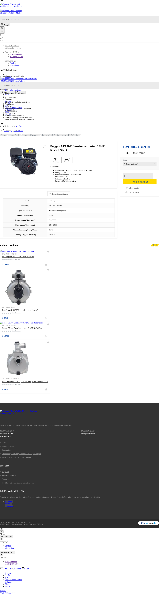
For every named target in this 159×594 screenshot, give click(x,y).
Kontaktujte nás (8, 446)
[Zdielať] (151, 2)
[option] (82, 97)
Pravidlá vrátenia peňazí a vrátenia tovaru (18, 483)
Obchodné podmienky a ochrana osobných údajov (21, 454)
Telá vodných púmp (13, 90)
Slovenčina (14, 65)
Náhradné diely (14, 135)
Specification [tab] (58, 193)
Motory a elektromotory (30, 135)
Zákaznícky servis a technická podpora (17, 457)
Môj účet (5, 472)
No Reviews (16, 259)
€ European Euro (16, 57)
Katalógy (8, 582)
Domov (3, 135)
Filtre (7, 94)
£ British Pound (16, 54)
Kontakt (8, 586)
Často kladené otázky (13, 580)
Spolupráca (6, 450)
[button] (46, 264)
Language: (10, 61)
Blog (7, 584)
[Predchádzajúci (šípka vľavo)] (4, 297)
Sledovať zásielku (12, 46)
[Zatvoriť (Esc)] (156, 2)
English (13, 63)
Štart (125, 160)
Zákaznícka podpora (13, 48)
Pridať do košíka (140, 182)
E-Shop (8, 577)
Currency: (11, 52)
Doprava (5, 479)
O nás (4, 443)
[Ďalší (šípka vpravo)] (154, 297)
